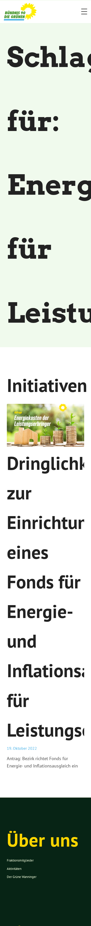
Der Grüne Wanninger (21, 877)
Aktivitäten (14, 869)
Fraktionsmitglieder (20, 860)
